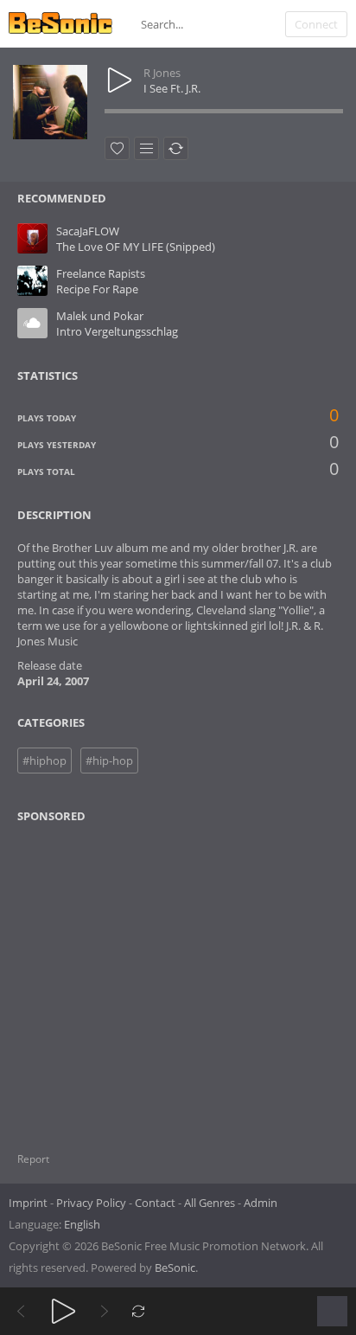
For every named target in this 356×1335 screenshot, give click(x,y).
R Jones (162, 72)
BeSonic (175, 1267)
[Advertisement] (101, 977)
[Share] (175, 148)
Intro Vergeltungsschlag (117, 331)
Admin (260, 1202)
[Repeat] (138, 1311)
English (82, 1224)
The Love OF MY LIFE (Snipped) (135, 246)
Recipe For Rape (97, 289)
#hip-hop (109, 760)
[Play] (63, 1311)
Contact (155, 1202)
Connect (316, 24)
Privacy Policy (91, 1202)
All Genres (209, 1202)
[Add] (146, 148)
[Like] (117, 148)
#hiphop (44, 760)
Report (33, 1159)
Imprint (28, 1202)
